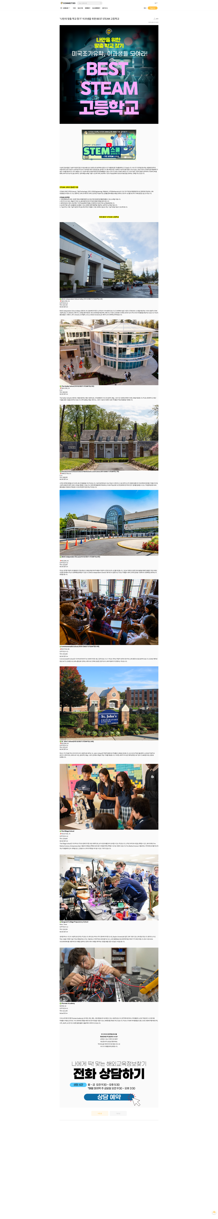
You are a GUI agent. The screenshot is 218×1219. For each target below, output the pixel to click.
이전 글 (100, 1113)
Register (152, 8)
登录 (145, 8)
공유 (157, 19)
